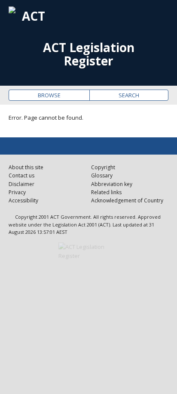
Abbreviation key (111, 184)
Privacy (17, 192)
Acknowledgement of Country (127, 200)
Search (129, 95)
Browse (49, 95)
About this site (26, 167)
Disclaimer (21, 184)
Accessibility (23, 200)
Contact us (21, 175)
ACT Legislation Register (88, 54)
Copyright (103, 167)
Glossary (102, 175)
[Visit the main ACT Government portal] (88, 251)
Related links (106, 192)
